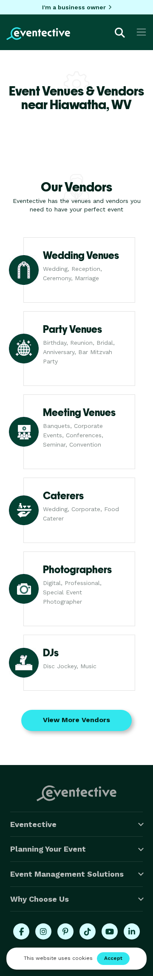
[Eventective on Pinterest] (65, 931)
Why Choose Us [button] (39, 898)
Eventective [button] (33, 824)
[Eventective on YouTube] (110, 931)
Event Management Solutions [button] (67, 873)
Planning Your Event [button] (48, 848)
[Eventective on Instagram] (43, 931)
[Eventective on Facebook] (21, 931)
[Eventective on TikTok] (87, 931)
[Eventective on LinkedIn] (132, 931)
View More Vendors (76, 720)
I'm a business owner (74, 7)
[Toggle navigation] (141, 32)
